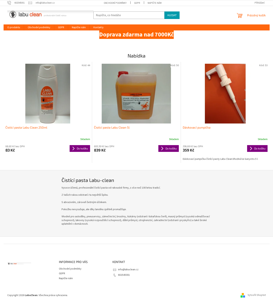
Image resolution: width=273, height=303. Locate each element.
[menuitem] (14, 27)
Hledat (172, 15)
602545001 (124, 275)
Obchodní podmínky (115, 3)
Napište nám (155, 3)
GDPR (137, 3)
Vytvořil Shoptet (257, 295)
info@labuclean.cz (128, 269)
